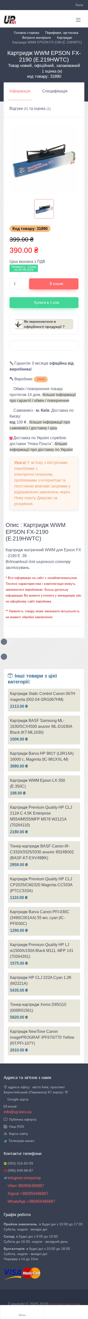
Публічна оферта (21, 1119)
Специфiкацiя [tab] (54, 91)
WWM (41, 379)
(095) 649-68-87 (20, 1170)
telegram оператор (24, 1178)
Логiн (79, 5)
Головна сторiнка (26, 33)
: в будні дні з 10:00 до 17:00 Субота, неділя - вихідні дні (43, 1226)
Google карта (17, 1099)
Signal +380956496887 (27, 1193)
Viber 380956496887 (25, 1186)
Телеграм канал (20, 1141)
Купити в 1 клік (46, 302)
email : (12, 1106)
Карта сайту (17, 1134)
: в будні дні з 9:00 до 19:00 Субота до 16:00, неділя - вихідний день (36, 1238)
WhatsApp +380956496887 (31, 1201)
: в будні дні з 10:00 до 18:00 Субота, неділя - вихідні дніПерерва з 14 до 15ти (37, 1254)
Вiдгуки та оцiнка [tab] (30, 108)
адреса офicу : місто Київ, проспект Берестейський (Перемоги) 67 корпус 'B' (36, 1089)
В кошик (56, 284)
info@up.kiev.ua (18, 1112)
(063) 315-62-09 (20, 1163)
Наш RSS (15, 1126)
